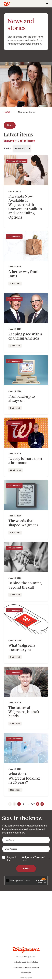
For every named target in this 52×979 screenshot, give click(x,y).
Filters (9, 125)
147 (33, 804)
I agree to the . (28, 859)
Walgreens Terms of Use (33, 859)
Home (7, 111)
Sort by (7, 148)
